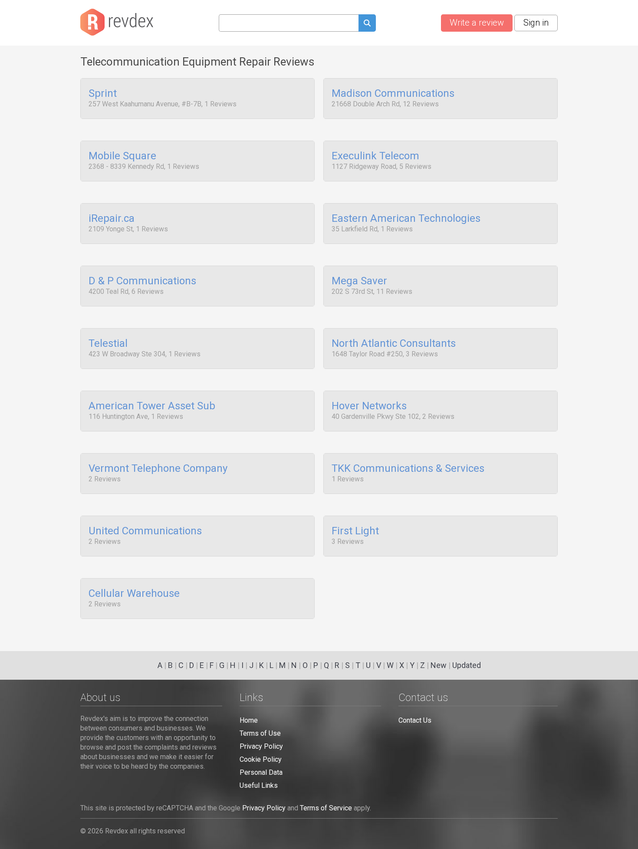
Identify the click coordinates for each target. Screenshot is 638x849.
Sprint (103, 93)
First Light (355, 531)
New (439, 665)
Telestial (108, 343)
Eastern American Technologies (406, 218)
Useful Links (259, 785)
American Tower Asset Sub (152, 406)
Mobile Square (122, 156)
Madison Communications (393, 93)
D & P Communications (142, 281)
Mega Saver (359, 281)
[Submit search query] (367, 24)
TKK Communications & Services (408, 468)
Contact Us (414, 720)
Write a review (477, 22)
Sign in (536, 22)
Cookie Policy (261, 759)
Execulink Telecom (375, 156)
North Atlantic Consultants (394, 343)
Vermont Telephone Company (158, 468)
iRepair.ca (112, 218)
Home (249, 720)
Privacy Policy (261, 746)
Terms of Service (326, 808)
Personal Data (261, 772)
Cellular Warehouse (134, 593)
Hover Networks (369, 406)
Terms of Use (260, 733)
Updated (466, 665)
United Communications (145, 531)
